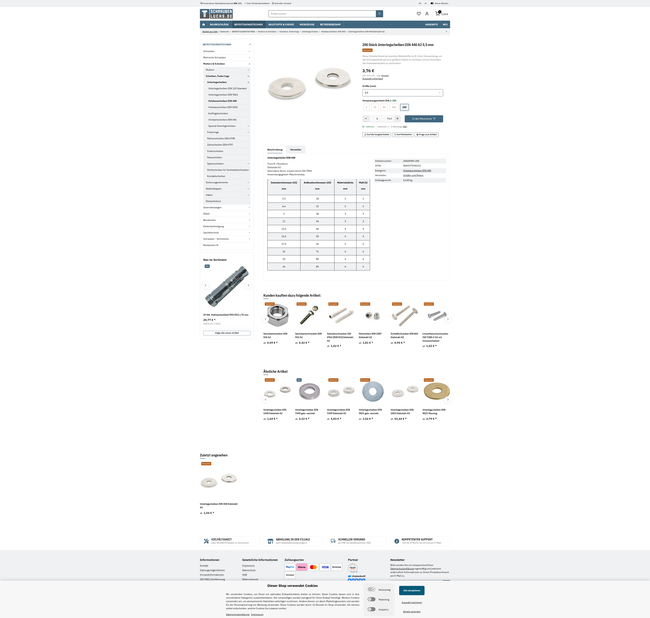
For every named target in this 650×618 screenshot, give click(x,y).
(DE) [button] (405, 126)
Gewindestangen (212, 207)
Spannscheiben (215, 163)
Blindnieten (209, 220)
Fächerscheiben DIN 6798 (221, 138)
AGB (244, 574)
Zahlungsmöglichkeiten (212, 570)
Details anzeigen (412, 611)
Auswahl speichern (412, 602)
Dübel (206, 213)
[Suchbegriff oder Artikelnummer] (379, 13)
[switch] (371, 589)
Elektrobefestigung (213, 226)
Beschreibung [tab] (275, 149)
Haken (209, 194)
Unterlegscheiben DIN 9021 (223, 94)
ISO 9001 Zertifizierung (212, 579)
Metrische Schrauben (214, 57)
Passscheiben (214, 157)
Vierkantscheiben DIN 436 (222, 119)
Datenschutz (249, 570)
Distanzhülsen (213, 201)
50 (385, 107)
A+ (420, 3)
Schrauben (209, 51)
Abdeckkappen (214, 188)
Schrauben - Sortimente (216, 238)
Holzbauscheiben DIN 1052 (223, 107)
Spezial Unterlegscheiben (222, 125)
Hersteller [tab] (295, 149)
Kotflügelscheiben (218, 113)
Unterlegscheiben (217, 82)
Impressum (248, 565)
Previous (265, 319)
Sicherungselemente (217, 182)
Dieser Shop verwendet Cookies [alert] (292, 585)
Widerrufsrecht (250, 579)
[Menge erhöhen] (397, 118)
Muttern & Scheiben (214, 63)
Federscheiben (215, 151)
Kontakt (204, 565)
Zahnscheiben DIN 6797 (220, 144)
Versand (385, 75)
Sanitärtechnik (211, 232)
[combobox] (402, 92)
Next (448, 319)
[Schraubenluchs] (216, 13)
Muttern (210, 69)
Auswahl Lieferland (372, 78)
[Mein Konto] (427, 13)
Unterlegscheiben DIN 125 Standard (227, 88)
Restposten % (210, 245)
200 (405, 107)
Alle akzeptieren (411, 590)
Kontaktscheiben (216, 176)
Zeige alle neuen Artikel (227, 332)
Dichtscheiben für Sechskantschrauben (228, 169)
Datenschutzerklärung (402, 568)
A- (426, 3)
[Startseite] (203, 24)
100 (395, 107)
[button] (419, 13)
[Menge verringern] (366, 118)
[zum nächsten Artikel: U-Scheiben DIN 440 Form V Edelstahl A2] (446, 31)
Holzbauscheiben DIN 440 (417, 170)
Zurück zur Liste (210, 31)
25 (376, 107)
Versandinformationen (212, 574)
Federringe (213, 132)
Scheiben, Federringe (217, 76)
